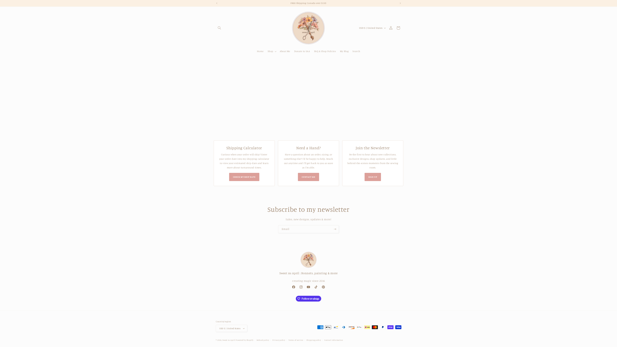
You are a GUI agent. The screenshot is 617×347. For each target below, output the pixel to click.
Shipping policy (313, 340)
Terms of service (295, 340)
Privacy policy (278, 340)
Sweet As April (228, 340)
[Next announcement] (400, 3)
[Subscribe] (335, 229)
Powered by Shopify (244, 340)
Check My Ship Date (244, 177)
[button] (219, 28)
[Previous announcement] (216, 3)
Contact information (333, 340)
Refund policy (263, 340)
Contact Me (308, 177)
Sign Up (372, 177)
